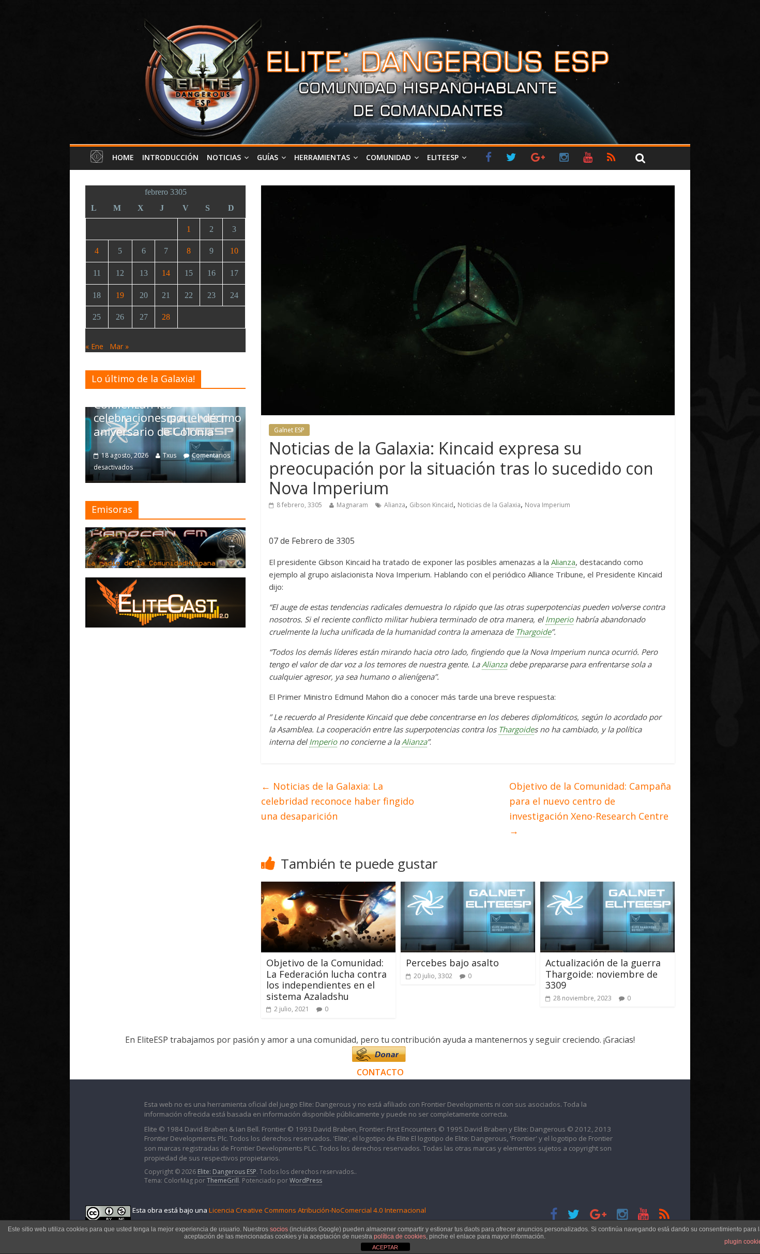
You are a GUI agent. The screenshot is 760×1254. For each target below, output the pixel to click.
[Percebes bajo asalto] (468, 888)
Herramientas (322, 157)
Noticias (224, 157)
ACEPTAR (385, 1247)
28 (166, 316)
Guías (267, 157)
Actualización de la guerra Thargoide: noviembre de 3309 (603, 974)
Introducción (170, 157)
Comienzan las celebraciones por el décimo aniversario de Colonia (167, 417)
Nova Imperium (547, 504)
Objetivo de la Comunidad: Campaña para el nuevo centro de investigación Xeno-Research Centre (590, 808)
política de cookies (400, 1236)
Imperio (559, 619)
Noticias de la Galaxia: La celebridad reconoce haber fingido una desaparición (337, 801)
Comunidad (388, 157)
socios (279, 1229)
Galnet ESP (289, 430)
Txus (169, 455)
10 (234, 250)
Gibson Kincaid (431, 504)
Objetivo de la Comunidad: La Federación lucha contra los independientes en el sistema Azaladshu (326, 979)
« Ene (94, 346)
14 (166, 273)
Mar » (119, 346)
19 (120, 295)
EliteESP (443, 157)
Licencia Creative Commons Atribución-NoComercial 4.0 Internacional (317, 1210)
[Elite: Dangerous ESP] (380, 17)
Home (123, 157)
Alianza (394, 504)
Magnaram (352, 504)
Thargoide (533, 631)
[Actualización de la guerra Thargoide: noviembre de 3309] (607, 888)
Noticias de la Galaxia (489, 504)
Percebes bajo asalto (452, 963)
